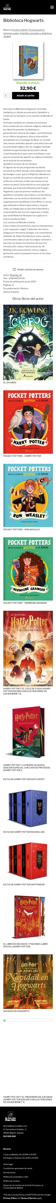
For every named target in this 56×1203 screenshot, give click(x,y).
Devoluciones (9, 1172)
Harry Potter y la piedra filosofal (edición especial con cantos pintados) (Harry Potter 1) (26, 768)
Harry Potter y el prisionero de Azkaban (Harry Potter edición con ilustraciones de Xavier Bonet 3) (27, 1099)
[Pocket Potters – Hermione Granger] (28, 539)
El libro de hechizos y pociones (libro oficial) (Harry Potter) (25, 945)
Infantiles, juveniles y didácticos (36, 33)
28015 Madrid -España (13, 1133)
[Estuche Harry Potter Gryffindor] (28, 841)
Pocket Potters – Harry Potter (22, 456)
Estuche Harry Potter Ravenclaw (24, 832)
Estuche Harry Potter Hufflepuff (24, 779)
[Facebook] (4, 1143)
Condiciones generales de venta (17, 1168)
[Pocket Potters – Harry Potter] (28, 392)
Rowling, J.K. (16, 275)
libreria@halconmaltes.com (15, 1126)
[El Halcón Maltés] (7, 7)
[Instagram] (9, 1143)
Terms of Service (29, 1198)
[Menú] (52, 7)
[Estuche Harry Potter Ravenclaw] (28, 788)
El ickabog (9, 382)
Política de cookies (11, 1181)
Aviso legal (8, 1164)
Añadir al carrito (25, 95)
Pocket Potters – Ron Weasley (21, 529)
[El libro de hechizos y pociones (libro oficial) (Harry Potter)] (28, 894)
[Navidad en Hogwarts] (28, 956)
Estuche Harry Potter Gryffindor (24, 884)
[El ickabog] (28, 306)
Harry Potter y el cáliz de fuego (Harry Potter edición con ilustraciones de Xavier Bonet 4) (27, 691)
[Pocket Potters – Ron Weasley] (28, 465)
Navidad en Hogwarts (16, 1011)
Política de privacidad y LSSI (15, 1177)
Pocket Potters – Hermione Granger (25, 603)
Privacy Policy (10, 1198)
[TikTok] (14, 1143)
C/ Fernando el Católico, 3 (14, 1129)
